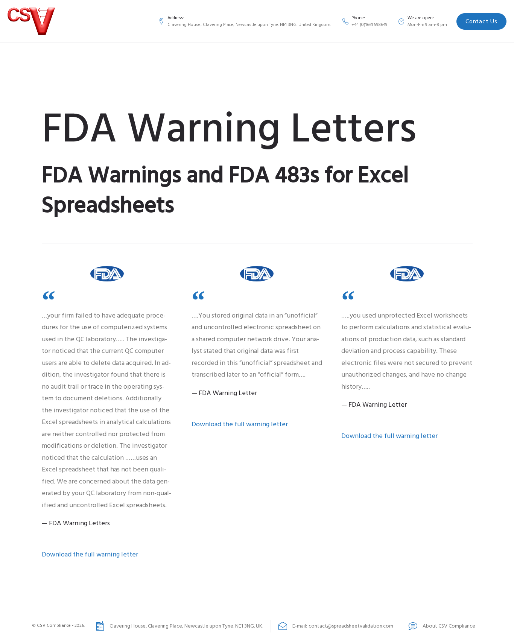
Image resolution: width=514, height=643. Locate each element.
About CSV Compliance (449, 626)
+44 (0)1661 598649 (369, 24)
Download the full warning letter (90, 554)
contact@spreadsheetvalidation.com (351, 626)
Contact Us (481, 21)
